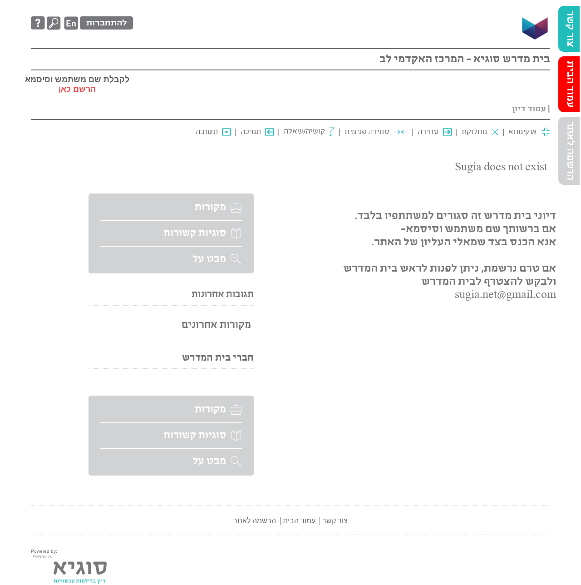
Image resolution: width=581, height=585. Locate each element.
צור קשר (570, 28)
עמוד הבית (570, 84)
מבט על (209, 259)
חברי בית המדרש (218, 358)
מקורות (210, 207)
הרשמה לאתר (570, 150)
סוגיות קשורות (194, 233)
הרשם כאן (77, 89)
